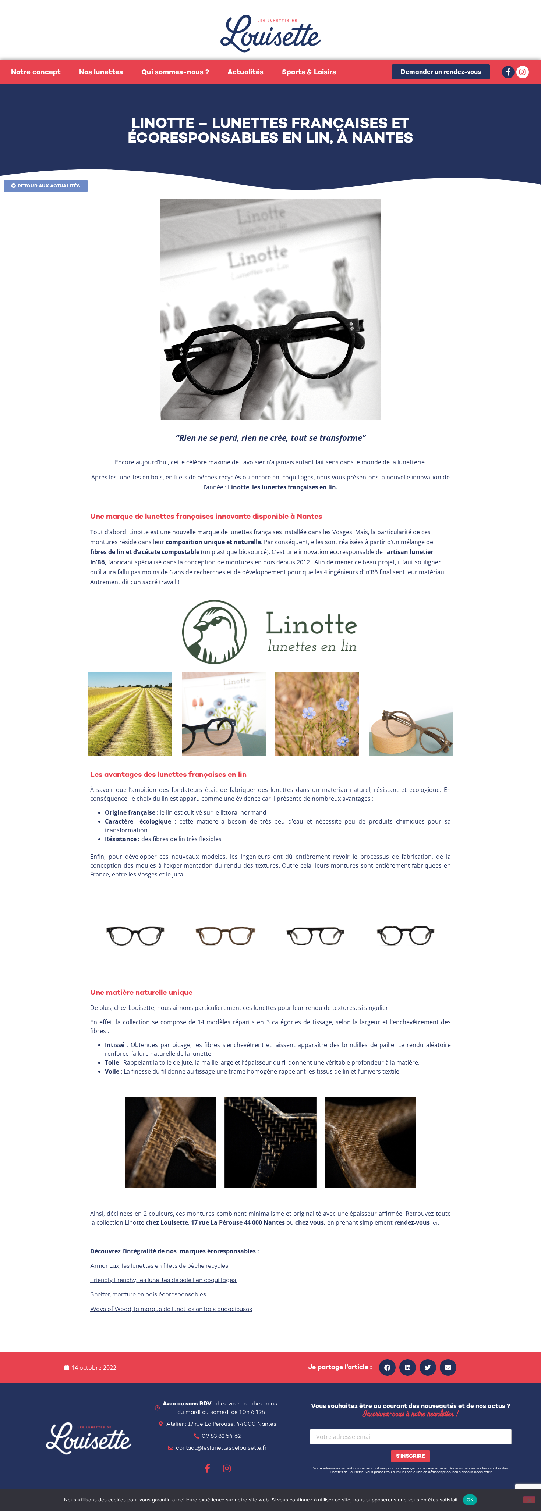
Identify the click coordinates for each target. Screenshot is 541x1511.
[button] (387, 1367)
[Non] (529, 1499)
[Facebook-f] (508, 72)
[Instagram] (522, 72)
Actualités (245, 72)
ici (434, 1222)
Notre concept (36, 72)
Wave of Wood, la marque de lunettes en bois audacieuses (171, 1308)
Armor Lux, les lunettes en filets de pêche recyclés (160, 1265)
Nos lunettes (101, 72)
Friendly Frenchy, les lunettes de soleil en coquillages (163, 1279)
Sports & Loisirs (309, 72)
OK (470, 1500)
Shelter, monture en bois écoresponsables (149, 1294)
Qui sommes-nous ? (175, 72)
